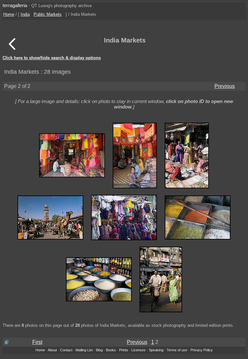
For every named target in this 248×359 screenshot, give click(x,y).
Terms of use (177, 350)
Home (8, 14)
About (52, 350)
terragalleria (15, 5)
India (25, 14)
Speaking (156, 350)
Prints (123, 350)
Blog (99, 350)
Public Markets (48, 14)
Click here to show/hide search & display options (52, 58)
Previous (224, 86)
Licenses (138, 350)
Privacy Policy (202, 350)
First (37, 342)
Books (111, 350)
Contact (66, 350)
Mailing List (84, 350)
